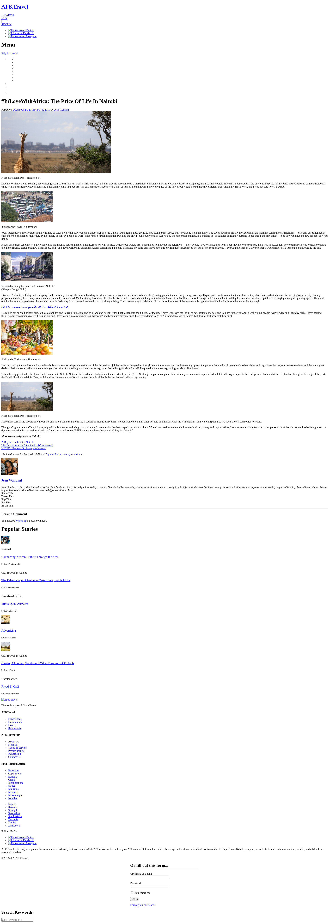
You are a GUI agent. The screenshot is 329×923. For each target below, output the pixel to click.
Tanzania (13, 819)
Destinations (15, 722)
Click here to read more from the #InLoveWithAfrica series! (34, 307)
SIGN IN (6, 24)
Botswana (13, 770)
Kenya (11, 785)
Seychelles (14, 813)
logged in (21, 520)
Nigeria (12, 804)
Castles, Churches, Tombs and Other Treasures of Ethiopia (37, 663)
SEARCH (7, 15)
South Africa (15, 816)
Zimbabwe (14, 825)
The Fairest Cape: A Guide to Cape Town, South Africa (35, 580)
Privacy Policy (16, 750)
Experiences (14, 718)
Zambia (12, 822)
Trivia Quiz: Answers (14, 603)
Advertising (8, 630)
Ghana (11, 779)
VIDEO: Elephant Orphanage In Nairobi (23, 448)
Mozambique (15, 795)
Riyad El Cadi (10, 686)
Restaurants (14, 728)
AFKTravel (14, 7)
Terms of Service (17, 747)
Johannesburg (15, 782)
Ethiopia (12, 776)
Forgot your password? (142, 904)
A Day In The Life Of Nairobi (17, 442)
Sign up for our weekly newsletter (64, 454)
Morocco (13, 792)
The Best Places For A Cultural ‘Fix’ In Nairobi (27, 445)
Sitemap (12, 744)
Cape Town (14, 773)
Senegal (12, 810)
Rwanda (12, 807)
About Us (13, 741)
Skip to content (9, 53)
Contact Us (14, 756)
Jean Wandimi (61, 109)
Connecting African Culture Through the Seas (29, 557)
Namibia (12, 798)
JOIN (4, 18)
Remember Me (142, 892)
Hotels (11, 725)
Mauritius (13, 788)
